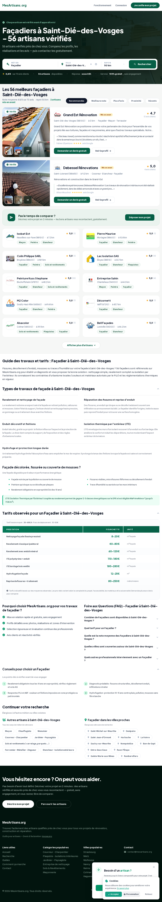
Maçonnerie (49, 872)
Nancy (86, 864)
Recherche (8, 856)
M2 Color (22, 300)
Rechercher (144, 64)
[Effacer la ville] (91, 64)
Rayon (107, 63)
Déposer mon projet (140, 217)
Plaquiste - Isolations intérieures (60, 856)
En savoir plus (123, 888)
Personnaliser (132, 894)
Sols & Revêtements (54, 868)
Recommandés (76, 101)
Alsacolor (23, 323)
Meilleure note (98, 101)
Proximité (136, 101)
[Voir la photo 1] (9, 151)
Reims (86, 868)
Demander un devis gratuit (72, 151)
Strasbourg (89, 852)
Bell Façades (105, 323)
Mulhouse (88, 860)
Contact (6, 868)
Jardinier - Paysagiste (54, 860)
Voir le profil (103, 151)
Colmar (87, 872)
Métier (15, 63)
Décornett (104, 300)
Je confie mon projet (145, 5)
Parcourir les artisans (53, 804)
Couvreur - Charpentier (55, 852)
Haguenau (88, 876)
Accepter (114, 894)
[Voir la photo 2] (18, 151)
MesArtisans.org (14, 5)
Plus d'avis (118, 101)
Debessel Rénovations (80, 168)
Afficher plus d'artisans (80, 345)
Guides (6, 860)
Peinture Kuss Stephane (32, 278)
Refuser (148, 894)
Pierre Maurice (106, 233)
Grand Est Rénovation (80, 115)
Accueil (6, 852)
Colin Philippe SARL (29, 256)
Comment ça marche (14, 864)
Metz (86, 856)
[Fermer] (154, 867)
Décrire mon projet (18, 804)
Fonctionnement (102, 5)
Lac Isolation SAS (108, 256)
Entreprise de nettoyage (56, 864)
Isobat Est (23, 233)
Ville (68, 63)
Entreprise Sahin (107, 278)
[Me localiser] (96, 64)
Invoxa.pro (47, 836)
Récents (152, 101)
